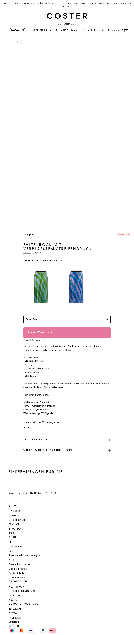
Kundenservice (35, 440)
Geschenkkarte (17, 578)
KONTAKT (14, 516)
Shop (28, 235)
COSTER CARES (17, 520)
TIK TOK (13, 613)
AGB (11, 560)
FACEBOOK (15, 618)
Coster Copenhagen (45, 422)
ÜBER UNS (90, 30)
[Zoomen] (19, 42)
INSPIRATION (66, 30)
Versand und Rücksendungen (47, 450)
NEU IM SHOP (16, 587)
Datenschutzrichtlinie (19, 564)
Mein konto (113, 30)
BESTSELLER (42, 30)
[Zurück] (5, 128)
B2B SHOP (14, 524)
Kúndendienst (16, 547)
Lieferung (14, 551)
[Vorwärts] (129, 128)
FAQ (11, 542)
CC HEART (14, 596)
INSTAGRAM (16, 609)
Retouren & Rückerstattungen (24, 555)
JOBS (11, 533)
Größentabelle (17, 573)
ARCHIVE (14, 600)
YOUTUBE (14, 622)
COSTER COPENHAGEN (22, 591)
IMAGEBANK (16, 529)
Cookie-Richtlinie (18, 569)
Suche (15, 31)
